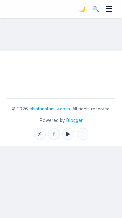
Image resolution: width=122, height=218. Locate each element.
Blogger (74, 120)
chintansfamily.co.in (49, 108)
